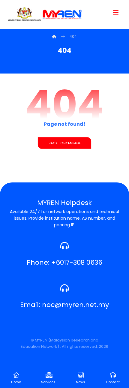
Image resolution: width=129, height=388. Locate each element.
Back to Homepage (64, 143)
